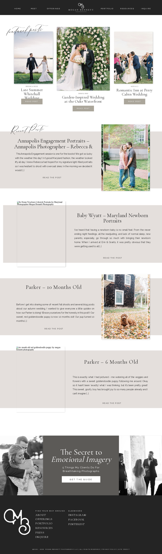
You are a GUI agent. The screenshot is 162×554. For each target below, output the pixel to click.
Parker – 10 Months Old (54, 287)
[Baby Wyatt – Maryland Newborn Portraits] (41, 234)
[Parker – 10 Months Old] (125, 306)
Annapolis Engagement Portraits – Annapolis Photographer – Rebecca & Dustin (53, 146)
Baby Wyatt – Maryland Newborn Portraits (112, 218)
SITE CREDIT (124, 549)
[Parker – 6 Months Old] (40, 379)
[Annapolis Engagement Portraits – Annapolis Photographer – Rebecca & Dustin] (125, 157)
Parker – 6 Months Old (111, 362)
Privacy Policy (109, 549)
